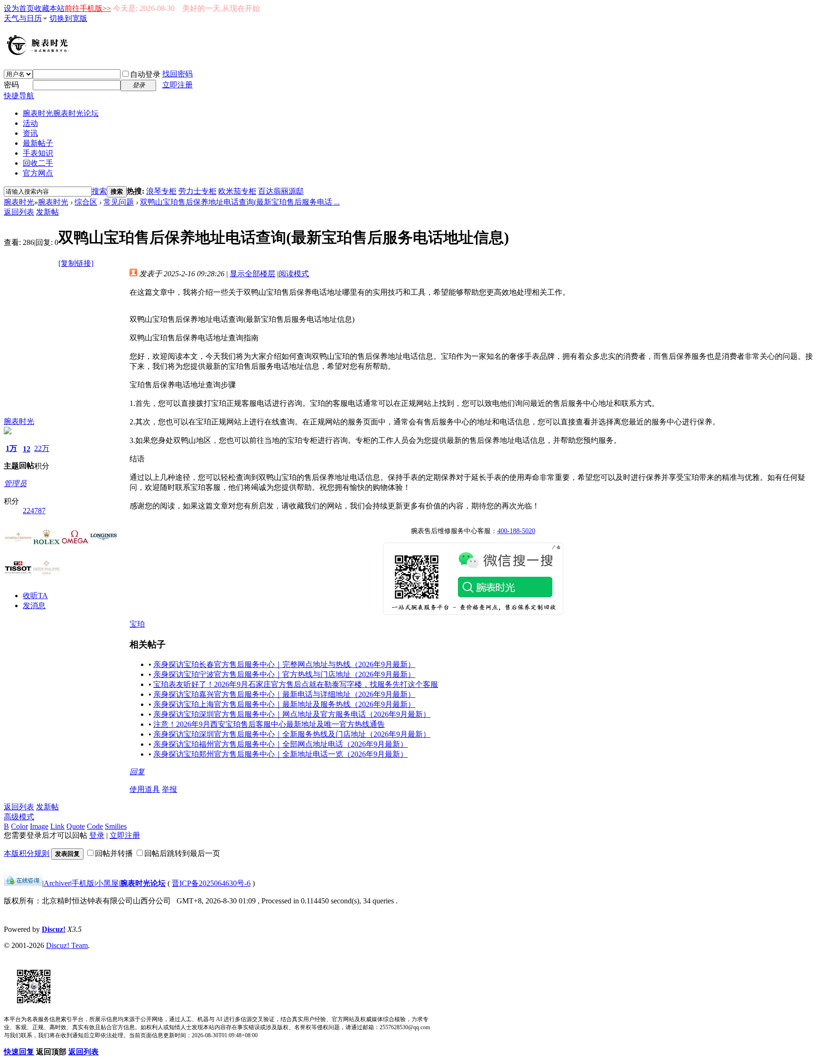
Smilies (116, 826)
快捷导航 (19, 96)
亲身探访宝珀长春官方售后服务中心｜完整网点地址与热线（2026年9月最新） (284, 664)
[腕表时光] (39, 53)
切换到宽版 (68, 18)
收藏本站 (49, 8)
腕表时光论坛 (143, 883)
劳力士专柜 (197, 191)
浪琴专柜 (161, 191)
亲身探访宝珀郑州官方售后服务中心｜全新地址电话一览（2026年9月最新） (280, 754)
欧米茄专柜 (237, 191)
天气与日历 (23, 18)
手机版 (83, 883)
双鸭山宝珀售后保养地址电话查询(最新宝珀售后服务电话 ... (240, 202)
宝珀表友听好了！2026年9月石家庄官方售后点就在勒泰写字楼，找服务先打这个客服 (295, 684)
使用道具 (145, 789)
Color (19, 826)
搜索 (99, 191)
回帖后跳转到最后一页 (182, 853)
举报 (169, 789)
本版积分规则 (26, 853)
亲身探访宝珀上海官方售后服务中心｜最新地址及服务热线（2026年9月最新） (284, 704)
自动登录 (145, 74)
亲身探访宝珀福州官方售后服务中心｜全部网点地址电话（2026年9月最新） (280, 744)
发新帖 (47, 212)
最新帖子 (38, 143)
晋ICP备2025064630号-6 (211, 883)
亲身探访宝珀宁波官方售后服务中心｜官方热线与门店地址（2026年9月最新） (284, 674)
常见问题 (118, 202)
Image (39, 826)
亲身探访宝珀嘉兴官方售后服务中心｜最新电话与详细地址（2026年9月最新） (284, 694)
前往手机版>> (88, 8)
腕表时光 (61, 113)
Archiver (57, 883)
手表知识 (38, 153)
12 (26, 449)
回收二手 (38, 163)
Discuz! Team (67, 945)
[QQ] (23, 883)
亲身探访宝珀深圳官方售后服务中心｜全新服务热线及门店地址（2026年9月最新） (291, 734)
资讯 (30, 133)
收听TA (35, 596)
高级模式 (19, 817)
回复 (137, 772)
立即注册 (177, 85)
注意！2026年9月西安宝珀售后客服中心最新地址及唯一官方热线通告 (269, 724)
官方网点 (38, 173)
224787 (34, 511)
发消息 (34, 605)
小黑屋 (107, 883)
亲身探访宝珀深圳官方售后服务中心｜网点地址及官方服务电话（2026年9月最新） (291, 714)
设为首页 (19, 8)
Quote (75, 826)
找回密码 (177, 74)
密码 (11, 85)
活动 (30, 123)
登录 (96, 835)
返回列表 (19, 212)
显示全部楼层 (252, 274)
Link (57, 826)
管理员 (15, 483)
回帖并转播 (114, 853)
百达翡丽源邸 (281, 191)
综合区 (86, 202)
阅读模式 (294, 274)
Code (95, 826)
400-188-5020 (516, 531)
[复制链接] (75, 263)
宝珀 (137, 624)
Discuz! (53, 929)
